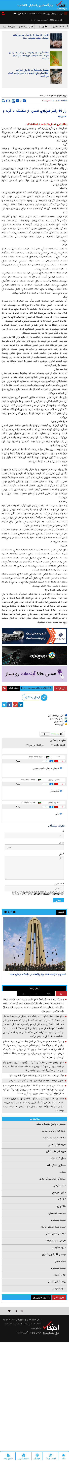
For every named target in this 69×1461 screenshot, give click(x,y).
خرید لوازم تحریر (57, 1145)
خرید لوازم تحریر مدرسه (53, 1131)
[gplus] (15, 704)
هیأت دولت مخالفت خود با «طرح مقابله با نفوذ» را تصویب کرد (37, 1075)
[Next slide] (5, 912)
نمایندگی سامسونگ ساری (52, 1179)
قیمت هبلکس (58, 1220)
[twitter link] (9, 1311)
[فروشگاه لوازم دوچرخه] (34, 655)
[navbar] (65, 14)
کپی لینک (60, 688)
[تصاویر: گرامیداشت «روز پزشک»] (34, 944)
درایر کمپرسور (59, 1193)
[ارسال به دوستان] (8, 101)
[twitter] (4, 704)
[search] (4, 14)
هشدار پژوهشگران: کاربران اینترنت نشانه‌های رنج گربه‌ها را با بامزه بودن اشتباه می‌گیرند (28, 73)
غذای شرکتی (59, 1186)
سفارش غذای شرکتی (55, 1234)
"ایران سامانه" (22, 1332)
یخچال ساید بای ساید (54, 1138)
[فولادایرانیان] (34, 636)
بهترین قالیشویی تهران (54, 1254)
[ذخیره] (13, 101)
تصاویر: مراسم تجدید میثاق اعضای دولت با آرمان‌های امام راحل (36, 1080)
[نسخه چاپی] (3, 101)
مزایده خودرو (59, 1247)
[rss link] (22, 1311)
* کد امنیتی (59, 884)
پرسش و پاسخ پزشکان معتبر (51, 1124)
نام (63, 831)
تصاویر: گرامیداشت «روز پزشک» (48, 974)
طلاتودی (61, 1206)
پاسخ (18, 761)
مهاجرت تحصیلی (57, 1213)
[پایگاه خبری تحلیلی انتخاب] (61, 5)
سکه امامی (60, 1261)
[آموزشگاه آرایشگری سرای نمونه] (34, 674)
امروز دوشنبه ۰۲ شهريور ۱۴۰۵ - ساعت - (45, 13)
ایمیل (61, 842)
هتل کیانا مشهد (57, 1158)
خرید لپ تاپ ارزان (56, 1151)
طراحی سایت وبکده (55, 1241)
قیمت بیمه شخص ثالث (53, 1227)
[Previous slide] (14, 912)
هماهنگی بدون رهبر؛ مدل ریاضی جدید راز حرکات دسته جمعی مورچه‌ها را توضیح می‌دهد (29, 55)
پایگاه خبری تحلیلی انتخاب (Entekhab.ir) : (46, 124)
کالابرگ (62, 1199)
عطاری (62, 1172)
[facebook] (9, 704)
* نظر (61, 854)
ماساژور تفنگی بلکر (56, 1165)
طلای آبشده (59, 1275)
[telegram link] (16, 1311)
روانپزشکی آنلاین (57, 1282)
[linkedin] (20, 704)
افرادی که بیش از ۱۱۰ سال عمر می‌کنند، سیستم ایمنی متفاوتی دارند (31, 36)
